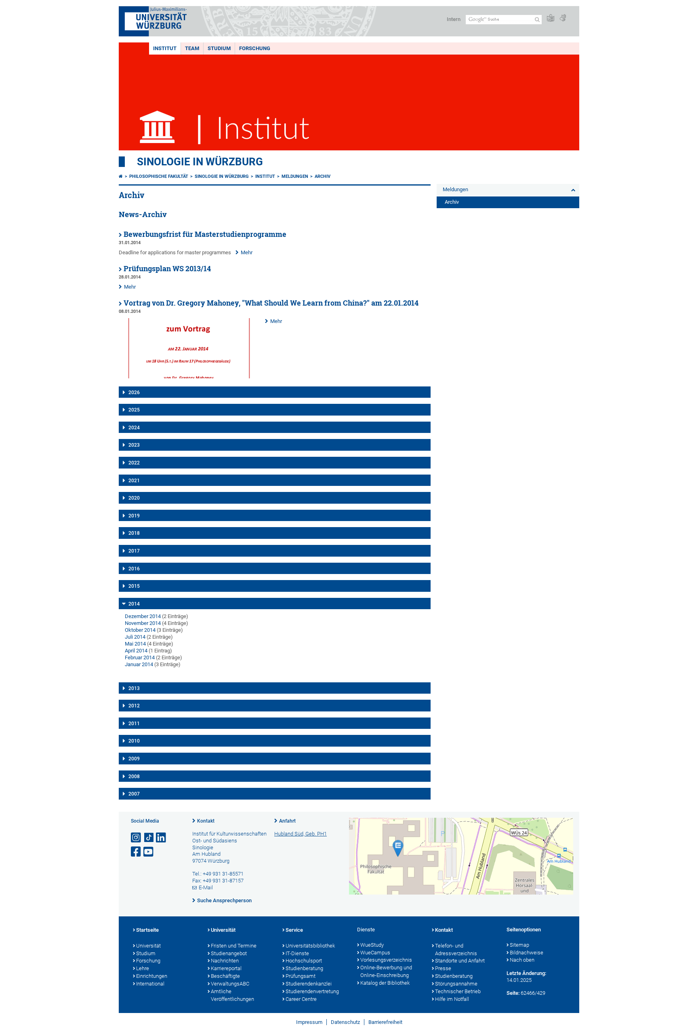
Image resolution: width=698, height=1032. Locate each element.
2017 (134, 551)
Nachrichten (225, 961)
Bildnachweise (526, 953)
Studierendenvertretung (312, 991)
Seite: (513, 993)
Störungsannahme (456, 984)
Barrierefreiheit (385, 1022)
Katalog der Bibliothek (385, 983)
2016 (134, 569)
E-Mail (206, 887)
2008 (134, 776)
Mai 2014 (135, 644)
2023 (134, 445)
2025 (134, 410)
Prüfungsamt (300, 976)
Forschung (254, 48)
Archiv (322, 176)
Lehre (142, 968)
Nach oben (522, 960)
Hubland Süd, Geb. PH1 (300, 834)
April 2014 (136, 651)
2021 (134, 480)
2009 (134, 759)
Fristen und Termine (233, 946)
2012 (134, 706)
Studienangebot (229, 953)
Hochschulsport (304, 961)
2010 (134, 741)
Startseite (147, 930)
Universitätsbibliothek (310, 946)
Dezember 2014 (143, 616)
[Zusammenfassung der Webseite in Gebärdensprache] (562, 18)
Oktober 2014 (140, 630)
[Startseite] (121, 176)
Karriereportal (226, 968)
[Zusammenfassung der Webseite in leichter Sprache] (550, 18)
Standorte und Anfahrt (460, 961)
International (150, 984)
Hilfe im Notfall (452, 999)
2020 (134, 498)
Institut (165, 48)
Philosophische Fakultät (158, 176)
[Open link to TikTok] (149, 838)
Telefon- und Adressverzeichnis (456, 949)
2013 (134, 688)
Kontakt (205, 821)
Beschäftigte (225, 976)
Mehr (246, 252)
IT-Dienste (297, 953)
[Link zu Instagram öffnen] (136, 838)
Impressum (309, 1022)
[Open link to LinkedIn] (161, 838)
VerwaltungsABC (230, 984)
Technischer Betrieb (458, 991)
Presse (443, 968)
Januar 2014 (139, 664)
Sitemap (519, 945)
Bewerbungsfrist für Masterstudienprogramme (205, 234)
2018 (134, 533)
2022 (134, 463)
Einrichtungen (151, 976)
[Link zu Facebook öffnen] (136, 852)
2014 (134, 604)
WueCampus (375, 953)
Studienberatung (304, 968)
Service (294, 930)
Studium (219, 48)
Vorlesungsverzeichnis (386, 960)
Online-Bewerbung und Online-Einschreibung (386, 971)
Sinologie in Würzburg (200, 162)
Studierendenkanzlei (309, 984)
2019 (134, 516)
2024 (134, 428)
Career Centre (301, 999)
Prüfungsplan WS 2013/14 (167, 268)
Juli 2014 (135, 637)
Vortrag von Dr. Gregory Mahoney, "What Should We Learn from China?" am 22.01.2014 (271, 303)
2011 (134, 723)
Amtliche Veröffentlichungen (232, 995)
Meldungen (295, 176)
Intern (453, 19)
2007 (134, 794)
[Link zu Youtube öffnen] (149, 852)
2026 (134, 392)
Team (192, 48)
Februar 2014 (140, 657)
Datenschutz (345, 1022)
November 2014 (143, 623)
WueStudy (372, 945)
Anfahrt (287, 821)
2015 (134, 586)
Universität (148, 946)
